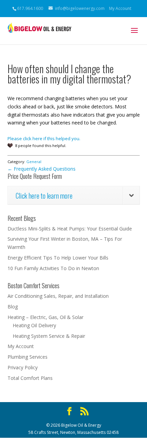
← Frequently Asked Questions (42, 168)
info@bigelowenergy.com (80, 8)
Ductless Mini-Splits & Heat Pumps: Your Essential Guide (70, 228)
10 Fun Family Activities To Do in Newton (53, 268)
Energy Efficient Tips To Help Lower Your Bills (58, 257)
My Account (120, 8)
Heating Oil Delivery (34, 325)
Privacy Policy (23, 367)
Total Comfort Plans (30, 378)
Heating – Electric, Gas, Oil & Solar (45, 317)
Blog (13, 306)
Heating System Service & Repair (49, 336)
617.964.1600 (30, 8)
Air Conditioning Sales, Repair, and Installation (58, 296)
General (33, 161)
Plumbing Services (28, 357)
